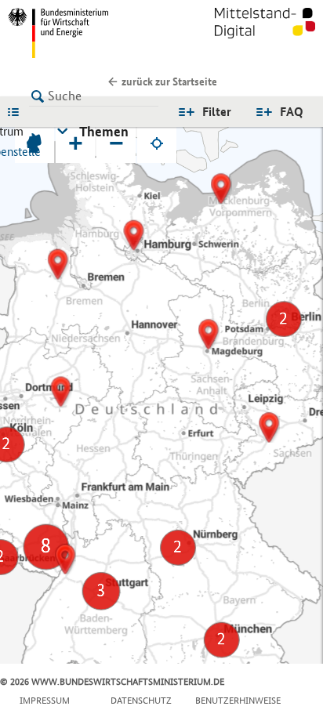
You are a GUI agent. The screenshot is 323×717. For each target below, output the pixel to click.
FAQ (291, 111)
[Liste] (17, 111)
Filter (216, 111)
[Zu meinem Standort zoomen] (156, 143)
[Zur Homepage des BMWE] (81, 33)
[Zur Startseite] (265, 33)
